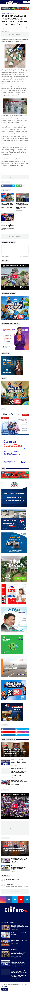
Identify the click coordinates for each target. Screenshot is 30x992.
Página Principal (5, 13)
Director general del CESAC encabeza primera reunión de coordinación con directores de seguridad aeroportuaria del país (7, 226)
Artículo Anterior (6, 256)
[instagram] (3, 899)
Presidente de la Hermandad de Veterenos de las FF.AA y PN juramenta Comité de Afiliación (22, 206)
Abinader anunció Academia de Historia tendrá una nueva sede (19, 941)
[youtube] (8, 732)
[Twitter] (13, 186)
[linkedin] (8, 735)
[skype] (22, 735)
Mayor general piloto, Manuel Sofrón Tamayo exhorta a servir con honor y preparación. (7, 205)
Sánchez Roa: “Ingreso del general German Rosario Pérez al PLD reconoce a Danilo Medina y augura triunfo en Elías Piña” (19, 954)
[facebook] (8, 729)
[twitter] (15, 899)
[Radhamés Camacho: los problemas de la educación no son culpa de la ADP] (5, 927)
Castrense (12, 13)
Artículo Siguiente (23, 256)
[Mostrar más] (23, 186)
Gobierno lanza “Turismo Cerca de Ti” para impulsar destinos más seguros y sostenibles (19, 859)
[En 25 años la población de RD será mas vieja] (5, 935)
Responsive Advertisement (15, 34)
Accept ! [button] (5, 989)
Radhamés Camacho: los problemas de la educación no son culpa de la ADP (19, 927)
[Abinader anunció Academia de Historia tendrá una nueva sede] (5, 943)
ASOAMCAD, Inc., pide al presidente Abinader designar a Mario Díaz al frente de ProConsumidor (19, 782)
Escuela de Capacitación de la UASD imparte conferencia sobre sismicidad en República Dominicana (19, 867)
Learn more (4, 986)
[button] (2, 2)
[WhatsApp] (17, 186)
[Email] (20, 186)
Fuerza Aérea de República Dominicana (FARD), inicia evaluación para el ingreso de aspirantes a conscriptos (18, 761)
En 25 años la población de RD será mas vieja (19, 933)
